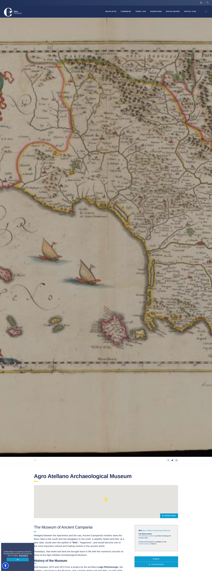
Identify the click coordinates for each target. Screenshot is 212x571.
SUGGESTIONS (156, 11)
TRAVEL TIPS (140, 11)
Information (23, 556)
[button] (106, 500)
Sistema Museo (144, 544)
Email (157, 559)
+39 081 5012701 (157, 564)
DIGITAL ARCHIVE (173, 11)
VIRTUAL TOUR (190, 11)
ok (18, 559)
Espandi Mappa (170, 516)
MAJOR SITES (110, 11)
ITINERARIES (126, 11)
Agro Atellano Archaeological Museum (156, 531)
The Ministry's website (147, 536)
